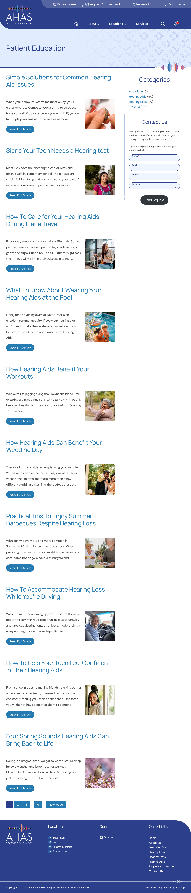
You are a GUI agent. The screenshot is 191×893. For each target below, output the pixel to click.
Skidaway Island (62, 847)
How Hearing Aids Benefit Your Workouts (47, 372)
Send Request (154, 200)
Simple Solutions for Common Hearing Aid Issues (58, 80)
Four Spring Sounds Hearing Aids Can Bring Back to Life (57, 739)
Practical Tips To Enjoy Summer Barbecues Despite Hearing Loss (51, 519)
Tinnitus (134, 107)
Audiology (136, 91)
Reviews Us (144, 4)
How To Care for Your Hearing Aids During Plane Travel (52, 220)
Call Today (175, 4)
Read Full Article (20, 129)
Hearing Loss (138, 102)
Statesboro (60, 851)
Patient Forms (66, 4)
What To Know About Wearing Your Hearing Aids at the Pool (53, 293)
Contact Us (156, 871)
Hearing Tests (157, 857)
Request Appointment (104, 4)
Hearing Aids (137, 97)
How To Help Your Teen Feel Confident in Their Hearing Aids (58, 666)
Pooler (57, 842)
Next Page (56, 805)
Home (152, 838)
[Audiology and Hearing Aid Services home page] (19, 14)
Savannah (59, 837)
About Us (155, 843)
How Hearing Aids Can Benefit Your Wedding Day (54, 446)
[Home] (76, 24)
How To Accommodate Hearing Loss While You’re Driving (55, 593)
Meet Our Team (158, 847)
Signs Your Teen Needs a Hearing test (57, 150)
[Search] (163, 24)
